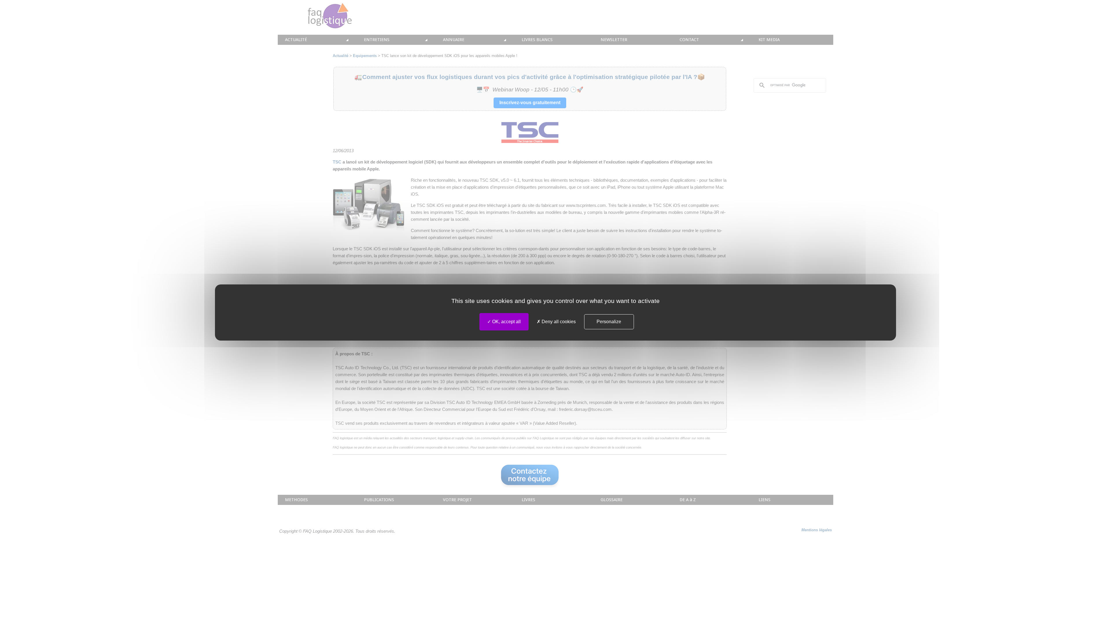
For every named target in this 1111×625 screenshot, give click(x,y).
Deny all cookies (558, 321)
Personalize (609, 321)
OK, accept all (506, 321)
